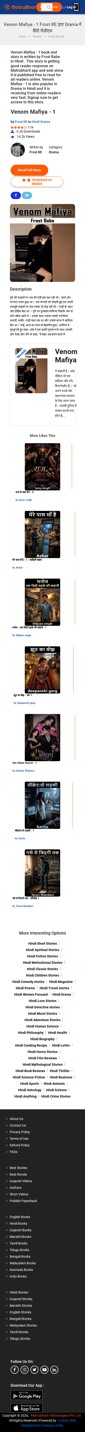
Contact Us (18, 1125)
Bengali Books (20, 1256)
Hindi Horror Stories (43, 1052)
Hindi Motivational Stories (42, 962)
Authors (15, 1188)
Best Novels (18, 1174)
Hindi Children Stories (42, 975)
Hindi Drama (41, 122)
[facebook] (15, 1370)
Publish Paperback (23, 1201)
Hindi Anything (25, 1096)
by (17, 499)
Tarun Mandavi (24, 906)
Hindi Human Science (42, 1026)
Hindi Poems (25, 988)
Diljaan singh (23, 635)
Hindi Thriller (60, 1071)
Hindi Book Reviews (30, 1071)
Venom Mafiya (66, 355)
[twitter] (34, 1370)
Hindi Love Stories (42, 1001)
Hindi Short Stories (42, 943)
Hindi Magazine (61, 982)
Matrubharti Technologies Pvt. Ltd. (57, 1415)
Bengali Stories (20, 1319)
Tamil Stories (19, 1332)
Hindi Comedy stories (28, 982)
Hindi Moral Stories (42, 1013)
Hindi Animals (54, 1083)
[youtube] (44, 1370)
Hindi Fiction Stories (42, 956)
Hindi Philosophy (30, 1033)
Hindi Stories (19, 1292)
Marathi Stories (21, 1305)
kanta (21, 838)
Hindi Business (61, 1077)
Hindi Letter (61, 1045)
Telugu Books (19, 1250)
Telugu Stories (20, 1338)
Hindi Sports (29, 1083)
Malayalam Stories (23, 1325)
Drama (54, 152)
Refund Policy (20, 1145)
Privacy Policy (20, 1132)
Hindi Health (57, 1033)
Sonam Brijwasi (25, 770)
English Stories (20, 1312)
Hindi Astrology (29, 1090)
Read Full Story (29, 170)
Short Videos (19, 1194)
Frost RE (21, 122)
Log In (72, 7)
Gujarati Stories (21, 1299)
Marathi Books (20, 1237)
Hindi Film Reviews (42, 1058)
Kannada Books (21, 1270)
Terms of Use (19, 1138)
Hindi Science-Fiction (29, 1077)
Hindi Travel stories (54, 988)
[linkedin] (54, 1370)
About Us (16, 1119)
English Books (20, 1217)
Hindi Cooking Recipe (31, 1045)
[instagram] (25, 1370)
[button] (48, 7)
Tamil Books (18, 1243)
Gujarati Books (20, 1230)
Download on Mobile (42, 182)
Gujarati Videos (21, 1181)
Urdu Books (18, 1276)
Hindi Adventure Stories (42, 1020)
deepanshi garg (26, 703)
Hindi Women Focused (31, 994)
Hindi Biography (42, 1039)
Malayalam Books (23, 1263)
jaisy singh (25, 499)
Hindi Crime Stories (56, 1096)
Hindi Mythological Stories (43, 1064)
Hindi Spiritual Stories (42, 950)
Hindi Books (18, 1223)
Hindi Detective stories (43, 1007)
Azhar (19, 567)
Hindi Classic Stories (42, 969)
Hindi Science (56, 1090)
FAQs (13, 1152)
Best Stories (18, 1168)
